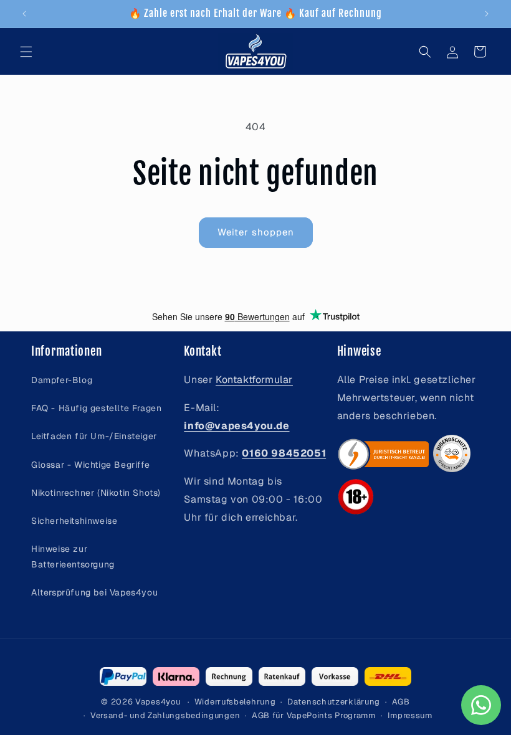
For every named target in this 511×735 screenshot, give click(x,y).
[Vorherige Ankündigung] (24, 13)
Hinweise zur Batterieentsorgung (73, 556)
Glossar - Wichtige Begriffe (90, 464)
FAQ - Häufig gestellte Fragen (96, 408)
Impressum (410, 715)
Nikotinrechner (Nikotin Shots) (96, 492)
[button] (26, 51)
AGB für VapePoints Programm (314, 715)
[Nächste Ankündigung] (486, 13)
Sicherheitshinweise (74, 520)
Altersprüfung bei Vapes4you (94, 592)
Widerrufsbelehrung (235, 701)
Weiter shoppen (255, 232)
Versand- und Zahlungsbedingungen (165, 715)
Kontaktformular (254, 379)
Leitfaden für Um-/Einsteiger (94, 436)
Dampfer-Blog (61, 380)
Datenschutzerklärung (333, 701)
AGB (401, 701)
